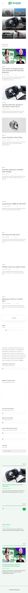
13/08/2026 (8, 206)
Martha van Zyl (4, 139)
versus (16, 34)
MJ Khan (3, 526)
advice (3, 66)
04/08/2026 (9, 303)
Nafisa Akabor (4, 206)
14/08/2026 (9, 139)
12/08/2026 (7, 237)
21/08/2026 (7, 74)
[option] (14, 24)
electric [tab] (24, 464)
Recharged (3, 74)
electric (5, 25)
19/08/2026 (8, 488)
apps (3, 232)
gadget (4, 13)
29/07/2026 (7, 526)
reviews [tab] (24, 503)
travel (16, 12)
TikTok (21, 360)
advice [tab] (24, 543)
